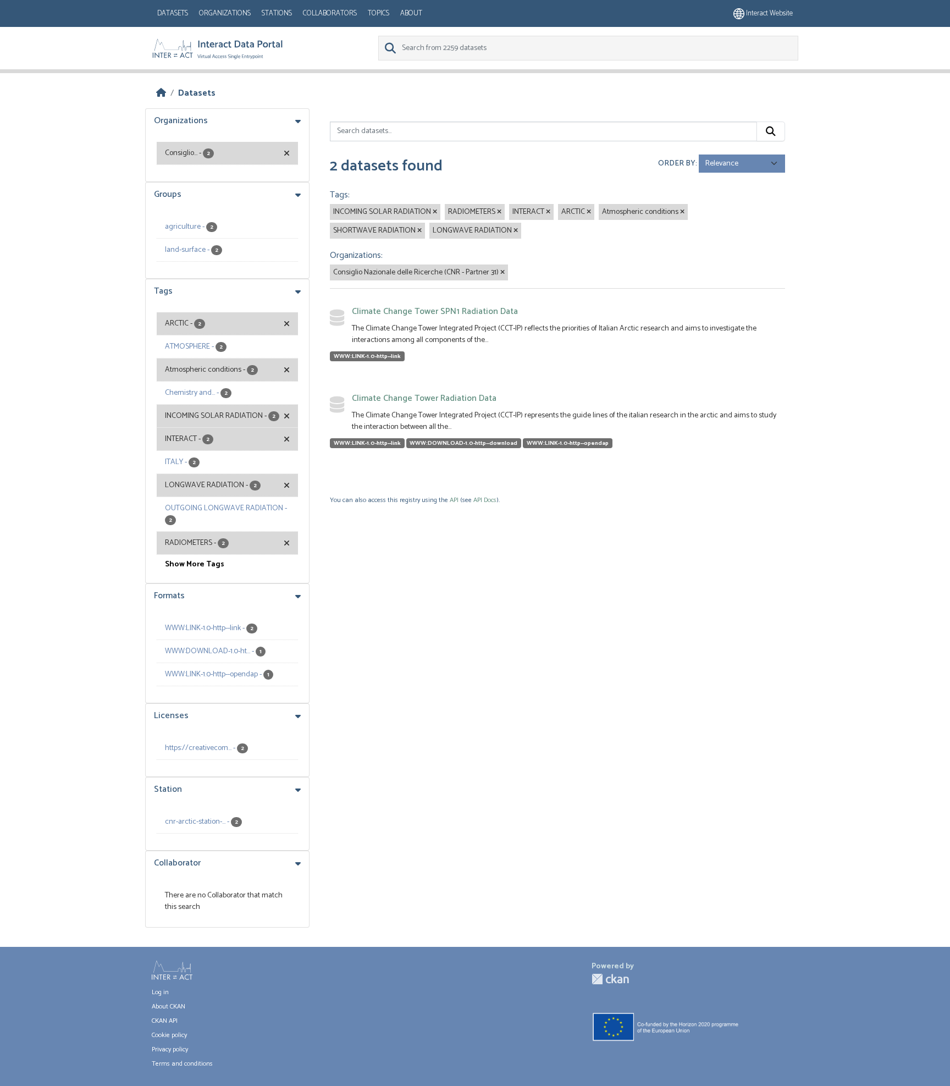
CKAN (610, 979)
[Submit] (770, 131)
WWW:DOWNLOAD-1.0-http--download (463, 443)
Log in (160, 992)
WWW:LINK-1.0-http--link (367, 356)
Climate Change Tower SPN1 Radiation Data (435, 311)
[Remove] (435, 212)
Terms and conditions (182, 1064)
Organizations (225, 13)
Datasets (172, 13)
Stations (277, 13)
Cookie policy (169, 1035)
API (454, 500)
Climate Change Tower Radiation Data (424, 398)
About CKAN (168, 1006)
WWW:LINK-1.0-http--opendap (568, 443)
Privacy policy (170, 1049)
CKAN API (165, 1021)
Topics (378, 13)
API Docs (484, 500)
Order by (676, 163)
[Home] (161, 93)
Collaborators (330, 13)
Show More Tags (194, 564)
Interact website (768, 13)
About (411, 13)
